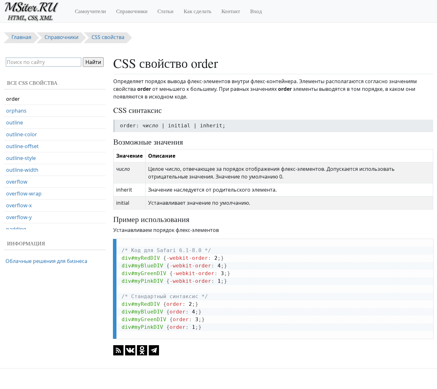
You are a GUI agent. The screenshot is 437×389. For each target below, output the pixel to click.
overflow (17, 181)
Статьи (165, 11)
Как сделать (197, 11)
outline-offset (22, 146)
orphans (16, 110)
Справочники (131, 11)
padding (16, 229)
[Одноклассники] (142, 349)
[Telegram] (154, 349)
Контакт (230, 11)
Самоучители (90, 11)
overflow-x (19, 205)
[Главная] (34, 11)
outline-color (21, 134)
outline (14, 122)
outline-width (22, 169)
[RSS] (118, 349)
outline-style (21, 158)
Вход (256, 11)
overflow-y (19, 217)
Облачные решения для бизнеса (46, 261)
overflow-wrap (24, 193)
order (13, 98)
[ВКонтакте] (130, 349)
